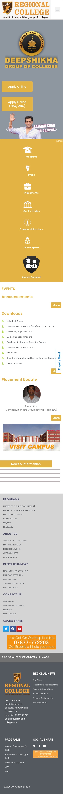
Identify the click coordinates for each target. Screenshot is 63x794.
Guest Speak (31, 247)
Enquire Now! (59, 361)
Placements (31, 193)
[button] (57, 9)
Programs (31, 156)
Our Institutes (31, 211)
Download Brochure (31, 229)
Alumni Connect (31, 277)
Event (31, 175)
